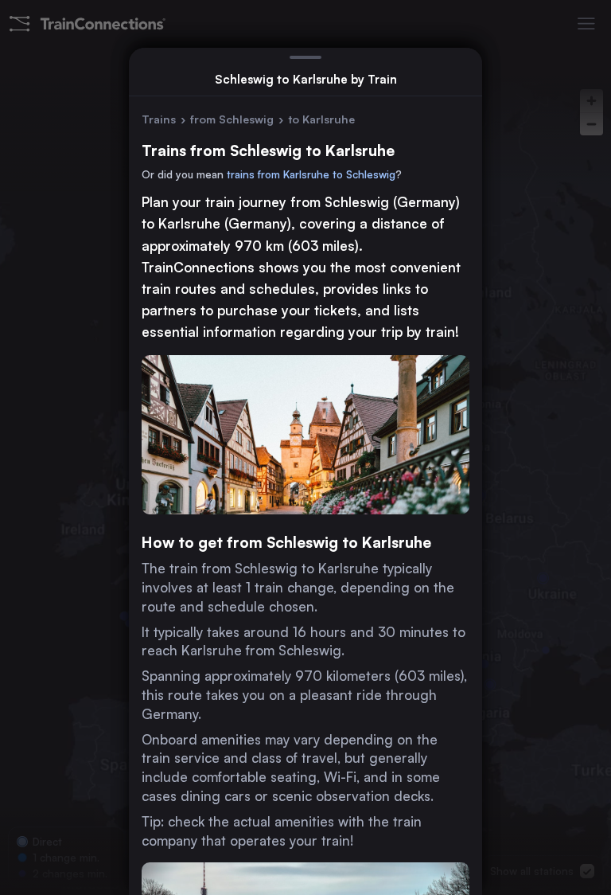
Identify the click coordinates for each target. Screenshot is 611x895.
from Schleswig (232, 119)
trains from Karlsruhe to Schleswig (311, 174)
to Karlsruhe (321, 119)
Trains (159, 119)
